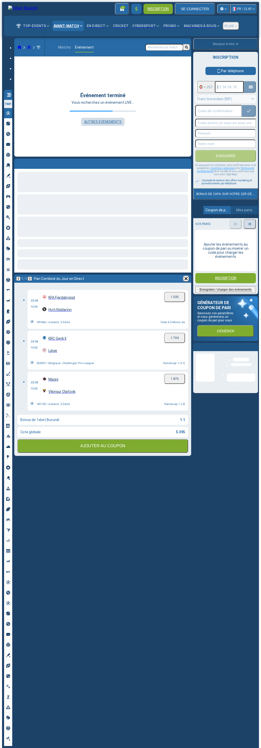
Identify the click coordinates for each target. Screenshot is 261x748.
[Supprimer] (186, 163)
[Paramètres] (223, 9)
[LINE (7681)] (19, 47)
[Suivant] (32, 163)
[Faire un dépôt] (136, 9)
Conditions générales (222, 168)
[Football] (29, 47)
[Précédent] (18, 163)
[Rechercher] (186, 47)
